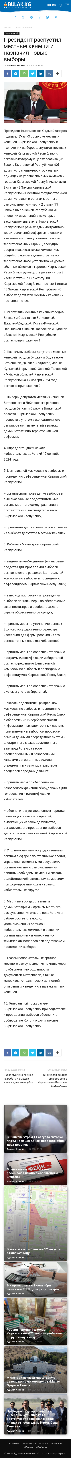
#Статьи (43, 1443)
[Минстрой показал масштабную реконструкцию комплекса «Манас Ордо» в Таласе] (35, 1369)
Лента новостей (23, 27)
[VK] (49, 73)
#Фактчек (57, 1443)
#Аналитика (29, 1443)
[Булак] (17, 5)
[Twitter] (48, 17)
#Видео (28, 1447)
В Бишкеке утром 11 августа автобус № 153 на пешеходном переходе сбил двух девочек (35, 1140)
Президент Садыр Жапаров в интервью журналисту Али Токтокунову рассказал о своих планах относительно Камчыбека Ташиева (32, 1418)
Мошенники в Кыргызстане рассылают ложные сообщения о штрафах (32, 1173)
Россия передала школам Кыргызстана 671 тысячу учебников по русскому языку (35, 1333)
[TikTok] (39, 17)
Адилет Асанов (16, 65)
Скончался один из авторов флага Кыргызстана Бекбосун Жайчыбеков (52, 1080)
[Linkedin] (40, 73)
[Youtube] (56, 17)
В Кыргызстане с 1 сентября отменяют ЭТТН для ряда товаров (33, 1287)
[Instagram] (23, 17)
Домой (7, 27)
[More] (58, 73)
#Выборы (41, 1447)
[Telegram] (31, 17)
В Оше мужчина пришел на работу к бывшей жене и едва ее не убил (18, 1078)
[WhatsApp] (24, 73)
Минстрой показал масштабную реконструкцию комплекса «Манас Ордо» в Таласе (33, 1381)
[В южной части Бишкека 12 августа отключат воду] (35, 1223)
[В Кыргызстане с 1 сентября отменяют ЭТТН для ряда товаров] (35, 1279)
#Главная (14, 1443)
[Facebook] (15, 17)
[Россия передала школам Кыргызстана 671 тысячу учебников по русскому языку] (35, 1321)
